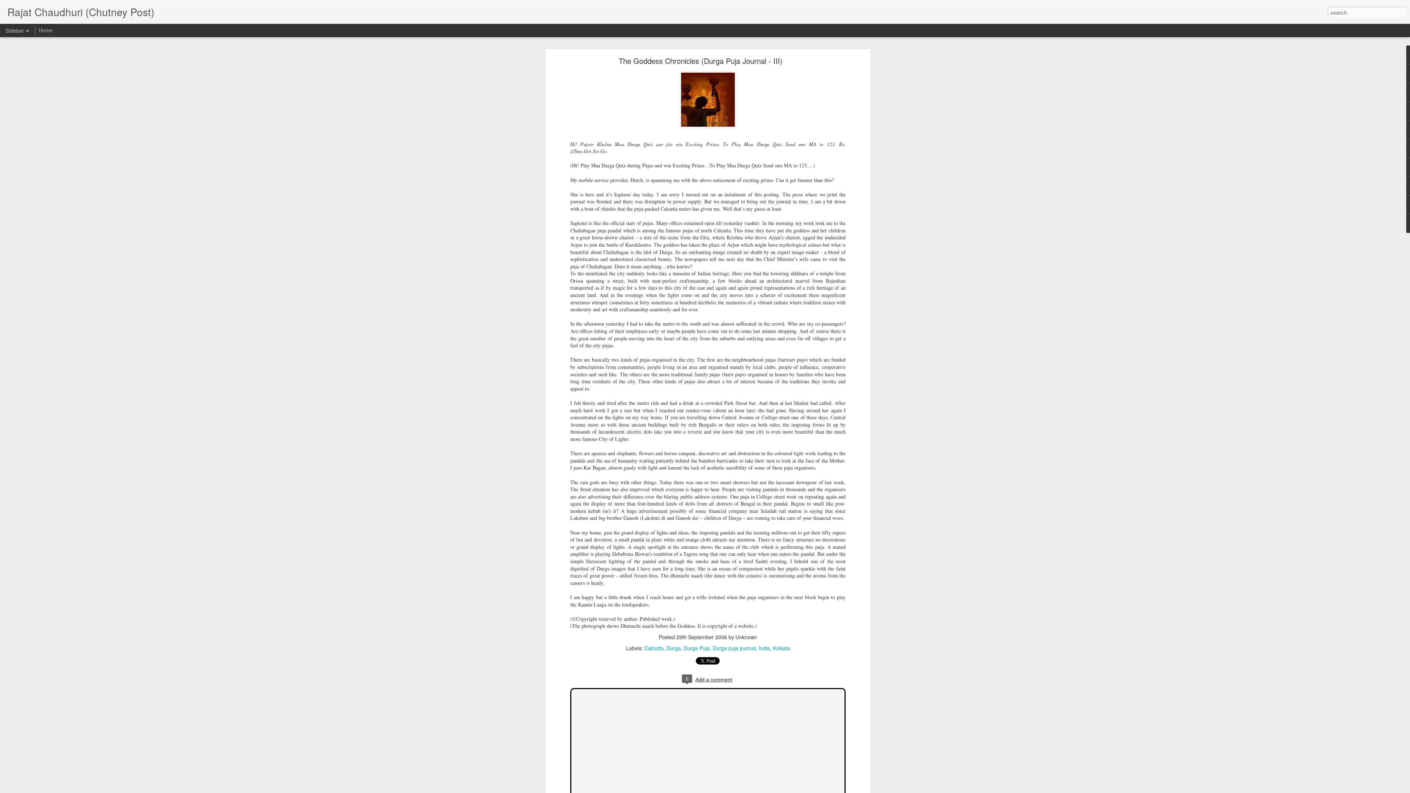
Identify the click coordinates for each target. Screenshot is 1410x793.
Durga (673, 648)
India (764, 648)
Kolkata (781, 648)
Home (46, 30)
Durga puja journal (734, 648)
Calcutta (654, 648)
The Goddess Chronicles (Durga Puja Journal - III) (700, 60)
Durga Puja (697, 648)
